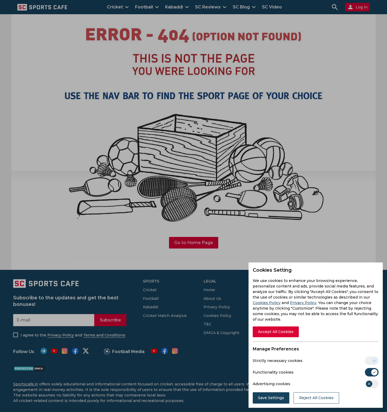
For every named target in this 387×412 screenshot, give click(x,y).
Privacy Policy (303, 302)
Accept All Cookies (276, 331)
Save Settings (271, 397)
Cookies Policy (267, 302)
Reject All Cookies (316, 397)
